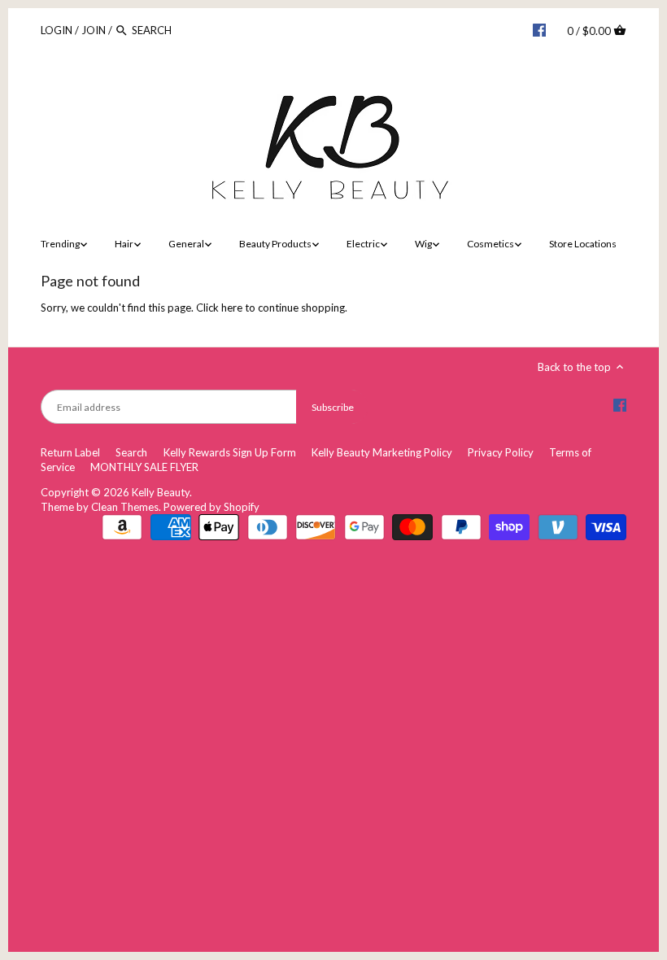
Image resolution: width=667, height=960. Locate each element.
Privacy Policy (501, 452)
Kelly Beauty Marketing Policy (382, 452)
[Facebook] (539, 29)
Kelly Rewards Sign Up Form (229, 452)
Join (93, 30)
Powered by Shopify (211, 506)
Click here (219, 307)
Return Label (70, 452)
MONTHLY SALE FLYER (144, 466)
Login (56, 30)
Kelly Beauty (161, 492)
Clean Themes (125, 506)
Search (131, 452)
